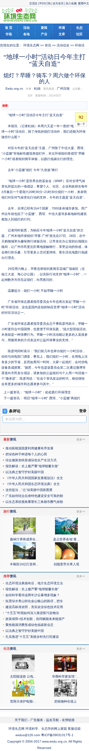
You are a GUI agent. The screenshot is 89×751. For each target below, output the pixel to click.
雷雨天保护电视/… (23, 701)
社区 (79, 34)
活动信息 (63, 45)
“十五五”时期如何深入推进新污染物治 (32, 613)
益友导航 (52, 720)
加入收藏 (71, 3)
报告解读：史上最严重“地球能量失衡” (32, 466)
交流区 (33, 3)
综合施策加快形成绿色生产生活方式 (31, 460)
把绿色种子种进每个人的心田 (26, 454)
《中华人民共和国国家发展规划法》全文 (34, 478)
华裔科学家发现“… (65, 676)
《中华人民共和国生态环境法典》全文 (32, 484)
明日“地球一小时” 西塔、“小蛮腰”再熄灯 (52, 398)
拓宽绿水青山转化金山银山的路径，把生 (34, 601)
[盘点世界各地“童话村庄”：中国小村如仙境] (66, 533)
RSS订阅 (45, 3)
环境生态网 (31, 45)
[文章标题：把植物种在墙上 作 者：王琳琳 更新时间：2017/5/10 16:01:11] (65, 695)
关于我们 (21, 720)
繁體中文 (83, 3)
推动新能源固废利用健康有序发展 (29, 448)
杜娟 (37, 88)
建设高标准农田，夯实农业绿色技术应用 (34, 607)
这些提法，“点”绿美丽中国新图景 (28, 490)
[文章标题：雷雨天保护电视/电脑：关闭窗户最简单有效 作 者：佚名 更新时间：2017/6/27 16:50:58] (23, 695)
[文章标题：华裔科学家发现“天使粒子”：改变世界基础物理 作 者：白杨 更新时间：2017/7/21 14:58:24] (65, 670)
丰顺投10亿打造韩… (24, 564)
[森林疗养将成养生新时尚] (24, 533)
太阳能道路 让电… (23, 676)
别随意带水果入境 (66, 564)
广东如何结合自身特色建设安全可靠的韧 (34, 496)
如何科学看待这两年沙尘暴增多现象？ (32, 595)
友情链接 (68, 720)
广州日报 (63, 88)
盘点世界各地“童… (66, 539)
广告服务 (36, 720)
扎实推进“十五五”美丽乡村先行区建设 (32, 636)
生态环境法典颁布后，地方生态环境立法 (34, 583)
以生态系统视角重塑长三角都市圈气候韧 (34, 502)
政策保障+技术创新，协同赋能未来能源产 (35, 619)
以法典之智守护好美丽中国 (24, 472)
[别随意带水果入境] (66, 558)
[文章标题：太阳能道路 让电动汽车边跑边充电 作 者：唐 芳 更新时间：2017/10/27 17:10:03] (23, 670)
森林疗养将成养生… (24, 539)
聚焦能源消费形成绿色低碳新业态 (29, 625)
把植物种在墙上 (65, 701)
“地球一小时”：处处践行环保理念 (47, 392)
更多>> (80, 439)
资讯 (48, 45)
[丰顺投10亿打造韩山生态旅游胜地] (24, 558)
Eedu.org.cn (14, 88)
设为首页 (58, 3)
